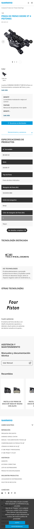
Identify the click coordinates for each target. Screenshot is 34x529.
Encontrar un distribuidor (18, 123)
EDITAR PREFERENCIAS (17, 526)
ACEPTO (17, 522)
